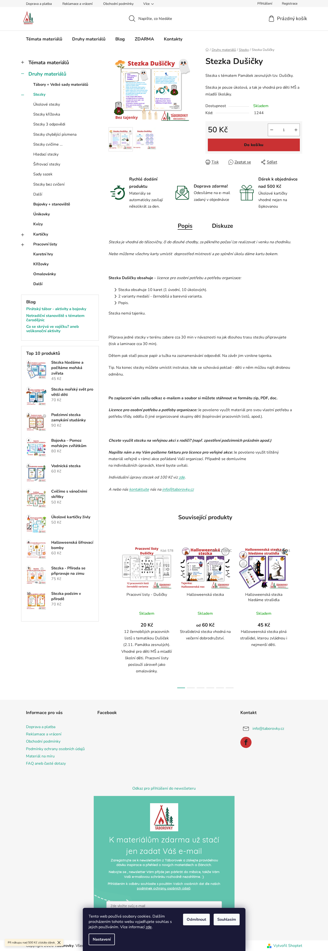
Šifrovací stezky (46, 164)
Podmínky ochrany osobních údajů (55, 749)
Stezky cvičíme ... (48, 144)
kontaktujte (139, 489)
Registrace (289, 3)
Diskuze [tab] (222, 226)
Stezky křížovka (46, 114)
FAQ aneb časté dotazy (46, 763)
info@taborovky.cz (178, 489)
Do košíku (253, 145)
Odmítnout (196, 919)
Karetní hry (43, 254)
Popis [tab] (185, 226)
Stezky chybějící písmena (54, 134)
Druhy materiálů (47, 74)
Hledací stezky (46, 154)
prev (112, 615)
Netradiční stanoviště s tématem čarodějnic (55, 318)
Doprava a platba (39, 3)
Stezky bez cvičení (49, 184)
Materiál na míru (40, 756)
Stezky (39, 94)
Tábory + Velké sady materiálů (60, 84)
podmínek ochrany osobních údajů (163, 888)
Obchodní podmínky (118, 3)
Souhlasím (226, 919)
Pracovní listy (45, 244)
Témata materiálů (48, 62)
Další (37, 194)
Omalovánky (44, 274)
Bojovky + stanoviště (51, 204)
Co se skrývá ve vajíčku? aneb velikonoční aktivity (52, 329)
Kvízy (38, 224)
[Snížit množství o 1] (271, 130)
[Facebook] (246, 742)
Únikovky (41, 214)
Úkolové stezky (46, 104)
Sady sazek (42, 174)
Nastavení (102, 939)
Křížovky (41, 264)
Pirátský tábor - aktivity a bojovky (56, 309)
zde (149, 927)
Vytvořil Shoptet (287, 945)
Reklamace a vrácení (77, 3)
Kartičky (40, 234)
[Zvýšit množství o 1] (296, 130)
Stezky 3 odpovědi (49, 124)
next (298, 615)
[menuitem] (44, 39)
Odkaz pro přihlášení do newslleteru (164, 788)
